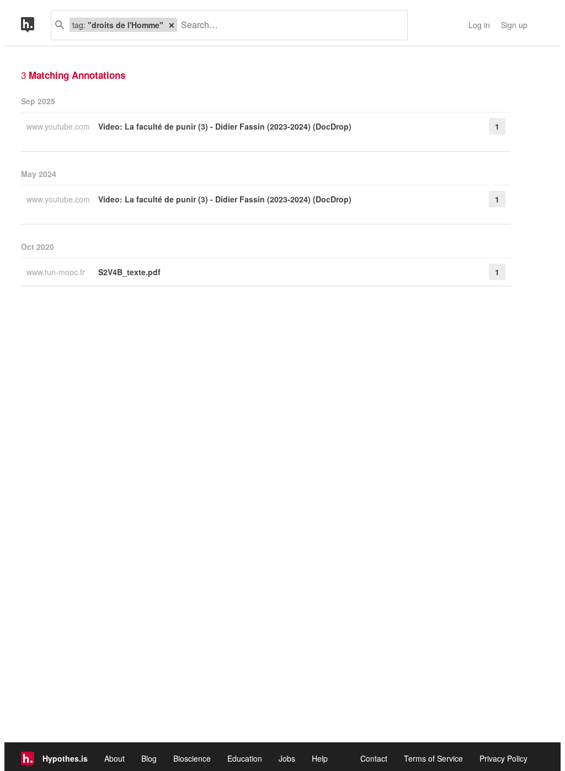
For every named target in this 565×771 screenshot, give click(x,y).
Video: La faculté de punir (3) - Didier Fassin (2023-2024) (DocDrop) (224, 126)
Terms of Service (433, 758)
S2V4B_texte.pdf (129, 271)
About (114, 758)
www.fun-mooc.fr (56, 271)
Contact (373, 758)
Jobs (287, 758)
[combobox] (288, 25)
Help (320, 758)
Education (244, 758)
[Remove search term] (171, 25)
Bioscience (192, 758)
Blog (149, 758)
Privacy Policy (503, 758)
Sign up (514, 25)
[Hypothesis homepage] (36, 25)
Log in (479, 25)
